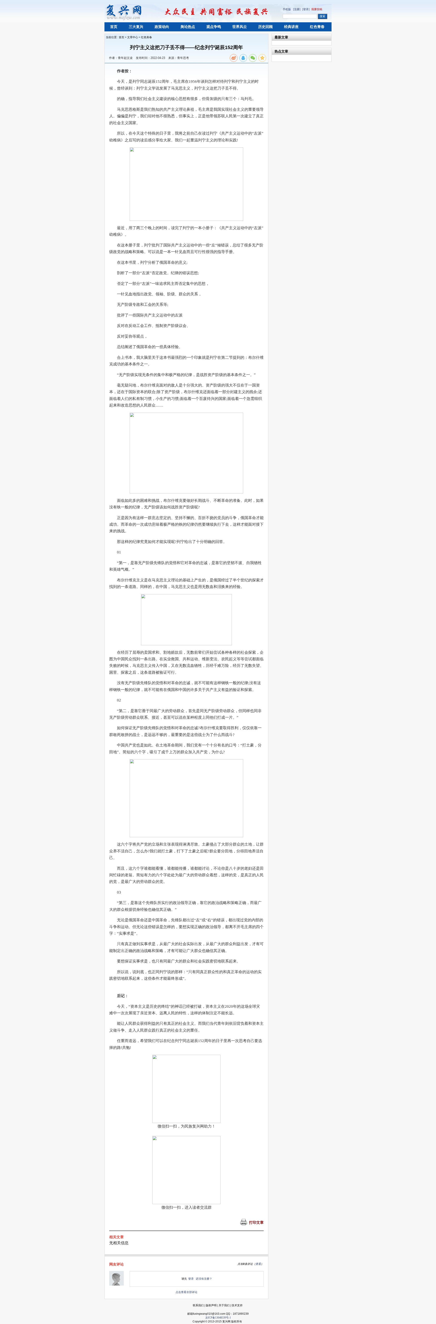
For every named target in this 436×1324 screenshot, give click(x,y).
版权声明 (211, 1305)
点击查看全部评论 (186, 1292)
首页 (113, 27)
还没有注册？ (204, 1278)
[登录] (306, 9)
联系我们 (198, 1305)
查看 (258, 1264)
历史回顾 (265, 27)
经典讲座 (291, 27)
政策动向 (162, 27)
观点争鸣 (213, 27)
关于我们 (224, 1305)
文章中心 (132, 37)
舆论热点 (188, 27)
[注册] (296, 9)
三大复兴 (136, 27)
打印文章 (256, 1222)
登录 (191, 1278)
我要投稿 (316, 9)
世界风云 (239, 27)
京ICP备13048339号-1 (218, 1317)
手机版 (287, 9)
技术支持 (237, 1305)
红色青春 (317, 27)
